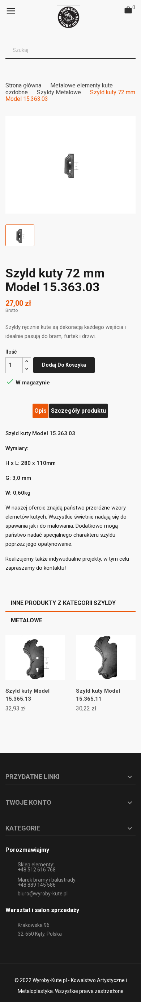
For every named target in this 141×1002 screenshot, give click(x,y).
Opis (40, 410)
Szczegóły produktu (78, 410)
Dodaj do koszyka (64, 365)
